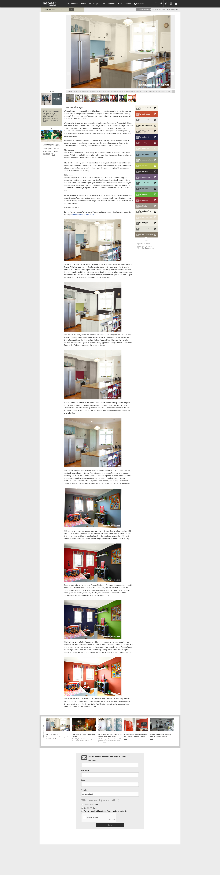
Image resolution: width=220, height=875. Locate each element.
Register (175, 9)
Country (84, 790)
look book (140, 4)
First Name (92, 760)
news (103, 4)
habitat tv (128, 4)
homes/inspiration (72, 4)
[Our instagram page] (171, 3)
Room (54, 10)
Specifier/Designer (90, 808)
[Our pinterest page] (166, 3)
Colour (62, 10)
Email (83, 780)
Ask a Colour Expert (143, 248)
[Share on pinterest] (168, 16)
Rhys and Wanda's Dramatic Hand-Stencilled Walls (110, 735)
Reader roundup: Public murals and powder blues (51, 145)
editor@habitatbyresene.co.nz (82, 214)
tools (120, 4)
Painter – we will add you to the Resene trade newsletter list (105, 811)
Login (168, 9)
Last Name (85, 770)
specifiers (111, 4)
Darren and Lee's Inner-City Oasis (83, 735)
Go (71, 9)
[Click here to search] (156, 3)
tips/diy (83, 4)
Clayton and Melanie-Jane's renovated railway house (135, 735)
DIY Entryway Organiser (51, 111)
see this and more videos (51, 120)
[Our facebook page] (161, 3)
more (53, 155)
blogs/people (94, 4)
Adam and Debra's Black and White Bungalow (160, 735)
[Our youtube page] (176, 3)
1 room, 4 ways (52, 734)
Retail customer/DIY (91, 805)
